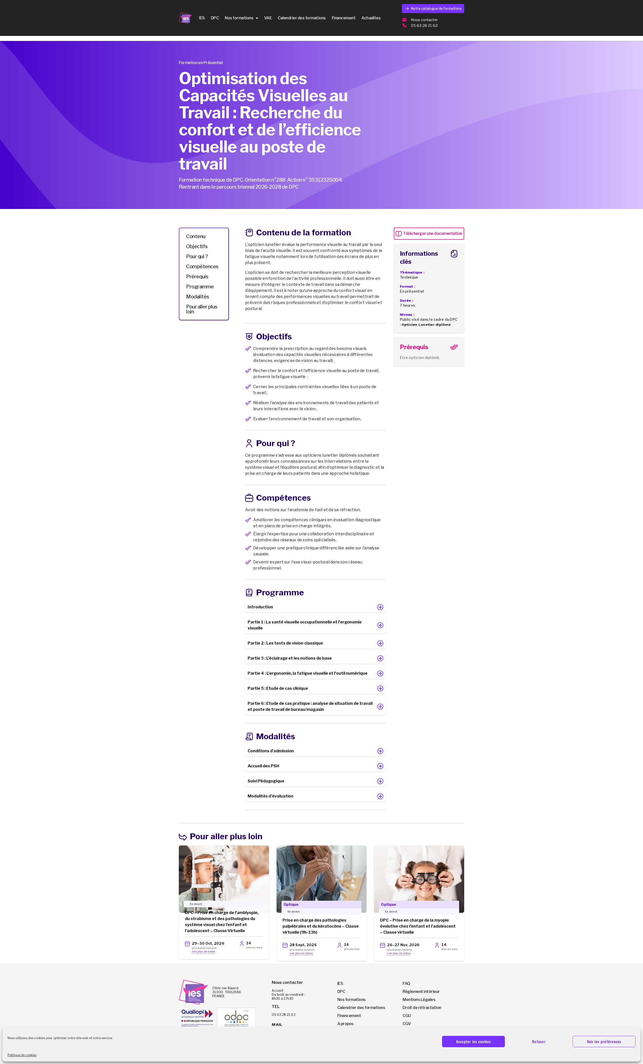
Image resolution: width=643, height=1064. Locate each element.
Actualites (371, 18)
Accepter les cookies (473, 1041)
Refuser (539, 1041)
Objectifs (197, 246)
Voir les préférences (604, 1041)
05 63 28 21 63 (424, 25)
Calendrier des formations (302, 18)
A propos (345, 1023)
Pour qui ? (197, 256)
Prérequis (197, 277)
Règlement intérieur (421, 991)
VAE (268, 18)
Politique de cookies (22, 1055)
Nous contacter (424, 20)
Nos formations (239, 18)
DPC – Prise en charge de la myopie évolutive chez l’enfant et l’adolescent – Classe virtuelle (418, 926)
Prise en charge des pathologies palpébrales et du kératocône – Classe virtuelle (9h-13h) (321, 926)
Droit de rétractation (422, 1007)
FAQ (406, 983)
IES (202, 18)
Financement (344, 18)
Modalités (197, 297)
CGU (407, 1015)
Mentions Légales (419, 999)
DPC (215, 18)
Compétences (202, 266)
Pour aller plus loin (202, 309)
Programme (200, 287)
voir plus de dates (204, 951)
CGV (407, 1023)
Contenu (195, 236)
